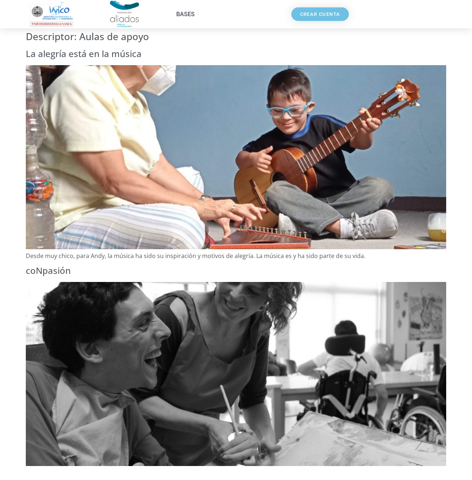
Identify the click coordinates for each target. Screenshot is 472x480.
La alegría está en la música (84, 53)
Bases (185, 14)
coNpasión (48, 270)
